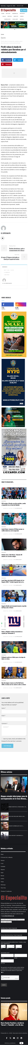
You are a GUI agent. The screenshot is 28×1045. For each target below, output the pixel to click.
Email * (3, 715)
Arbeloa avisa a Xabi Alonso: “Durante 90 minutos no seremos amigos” (12, 555)
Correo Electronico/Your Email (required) (11, 935)
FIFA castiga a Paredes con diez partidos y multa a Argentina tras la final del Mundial (14, 504)
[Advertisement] (14, 759)
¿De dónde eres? (5, 953)
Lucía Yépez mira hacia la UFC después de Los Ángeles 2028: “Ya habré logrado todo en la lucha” (13, 582)
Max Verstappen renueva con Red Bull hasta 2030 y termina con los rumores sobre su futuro (14, 683)
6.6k (16, 308)
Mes (8, 948)
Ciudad (2, 958)
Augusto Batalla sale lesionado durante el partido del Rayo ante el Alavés (14, 607)
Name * (4, 708)
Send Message (7, 746)
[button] (2, 24)
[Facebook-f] (7, 1038)
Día (1, 948)
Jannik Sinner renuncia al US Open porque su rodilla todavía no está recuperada (13, 530)
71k (3, 308)
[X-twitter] (10, 1038)
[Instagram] (18, 1038)
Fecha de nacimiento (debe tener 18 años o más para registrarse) (13, 942)
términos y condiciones (10, 1043)
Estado (15, 958)
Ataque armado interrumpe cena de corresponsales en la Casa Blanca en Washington (14, 798)
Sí (3, 972)
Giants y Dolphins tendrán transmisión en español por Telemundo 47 (12, 632)
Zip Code (3, 963)
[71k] (8, 304)
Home (2, 34)
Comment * (5, 723)
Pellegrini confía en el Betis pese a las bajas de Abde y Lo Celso (13, 658)
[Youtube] (14, 1038)
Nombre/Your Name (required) (9, 928)
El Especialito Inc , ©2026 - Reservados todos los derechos (14, 1033)
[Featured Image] (14, 493)
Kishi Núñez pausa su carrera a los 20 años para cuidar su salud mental (12, 1024)
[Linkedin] (21, 1038)
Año (16, 948)
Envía (4, 984)
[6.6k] (20, 304)
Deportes (3, 38)
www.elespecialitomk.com (8, 915)
